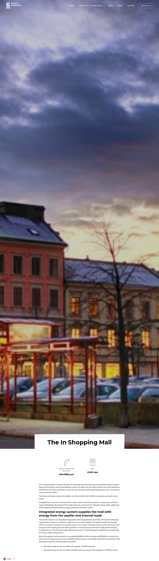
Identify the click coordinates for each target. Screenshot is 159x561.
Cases (110, 6)
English (9, 559)
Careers (131, 6)
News (120, 6)
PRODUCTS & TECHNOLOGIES (91, 6)
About (71, 6)
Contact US (146, 6)
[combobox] (9, 559)
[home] (13, 6)
